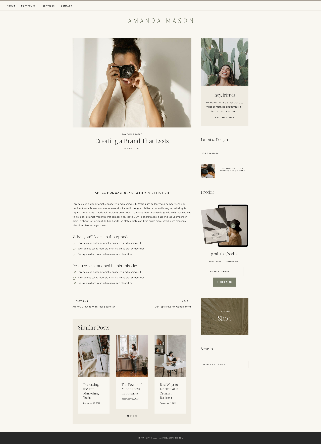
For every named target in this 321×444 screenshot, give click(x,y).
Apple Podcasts (110, 192)
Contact (66, 6)
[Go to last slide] (81, 374)
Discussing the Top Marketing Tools (91, 391)
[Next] (182, 374)
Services (49, 6)
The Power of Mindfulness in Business (132, 388)
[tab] (128, 416)
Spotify (139, 192)
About (11, 6)
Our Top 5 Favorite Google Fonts (173, 304)
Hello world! (210, 153)
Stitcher (160, 192)
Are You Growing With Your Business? (94, 304)
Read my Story (224, 118)
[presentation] (208, 171)
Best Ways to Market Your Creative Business (169, 391)
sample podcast (132, 134)
